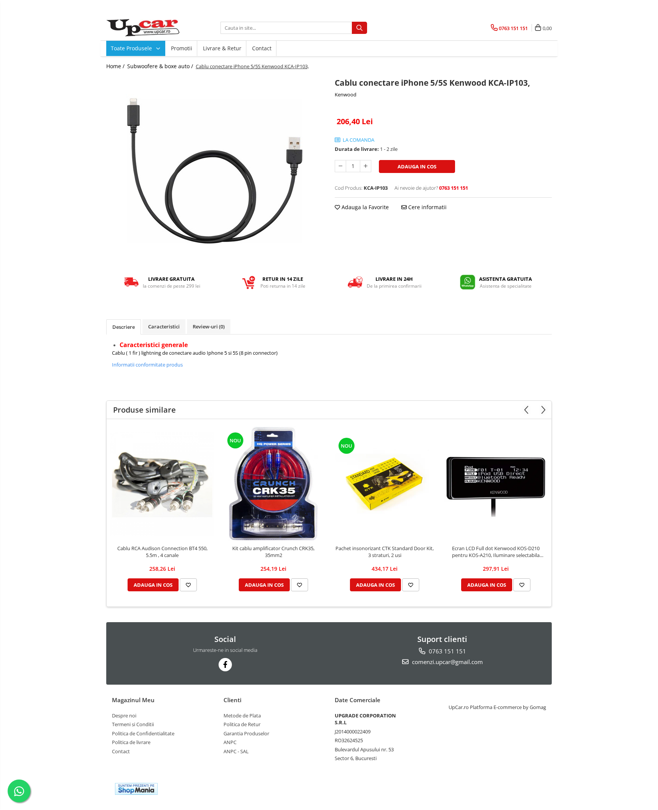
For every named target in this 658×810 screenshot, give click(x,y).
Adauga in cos (417, 166)
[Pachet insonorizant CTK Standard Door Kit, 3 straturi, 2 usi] (384, 484)
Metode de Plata (242, 715)
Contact (262, 48)
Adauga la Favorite (364, 207)
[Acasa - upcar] (144, 28)
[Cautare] (359, 28)
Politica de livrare (131, 742)
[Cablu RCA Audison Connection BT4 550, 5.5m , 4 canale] (162, 484)
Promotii (181, 48)
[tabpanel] (214, 171)
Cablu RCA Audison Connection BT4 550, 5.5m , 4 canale (162, 552)
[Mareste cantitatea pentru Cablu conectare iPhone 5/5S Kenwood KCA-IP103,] (365, 166)
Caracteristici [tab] (164, 326)
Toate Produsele (132, 48)
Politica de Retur (242, 724)
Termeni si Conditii (133, 724)
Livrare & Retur (222, 48)
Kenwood (345, 94)
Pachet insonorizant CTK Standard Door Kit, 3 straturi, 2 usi (384, 552)
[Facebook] (225, 664)
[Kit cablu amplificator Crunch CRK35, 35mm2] (273, 484)
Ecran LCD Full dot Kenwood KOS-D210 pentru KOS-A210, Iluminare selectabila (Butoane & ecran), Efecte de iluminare (496, 552)
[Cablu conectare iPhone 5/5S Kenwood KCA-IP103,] (214, 171)
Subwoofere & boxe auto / (161, 66)
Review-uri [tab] (209, 326)
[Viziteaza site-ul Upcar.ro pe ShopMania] (136, 789)
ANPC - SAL (236, 751)
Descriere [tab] (123, 326)
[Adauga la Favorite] (188, 584)
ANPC (230, 742)
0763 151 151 (446, 651)
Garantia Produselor (246, 733)
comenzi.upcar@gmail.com (446, 662)
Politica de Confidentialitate (143, 733)
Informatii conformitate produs (147, 364)
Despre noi (124, 715)
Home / (116, 66)
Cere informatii (427, 207)
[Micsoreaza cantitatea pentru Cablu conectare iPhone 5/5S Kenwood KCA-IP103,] (340, 166)
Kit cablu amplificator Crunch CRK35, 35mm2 (273, 552)
